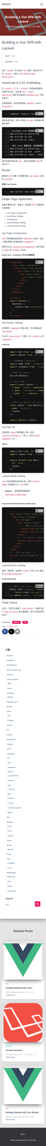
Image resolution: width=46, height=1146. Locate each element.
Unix (8, 859)
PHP (9, 794)
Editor (9, 711)
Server (9, 845)
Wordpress (11, 891)
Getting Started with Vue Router (22, 1112)
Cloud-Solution (12, 679)
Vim (8, 716)
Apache (10, 849)
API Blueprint (12, 665)
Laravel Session (14, 1050)
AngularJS (11, 660)
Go (8, 758)
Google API (11, 739)
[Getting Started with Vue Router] (23, 1085)
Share (9, 854)
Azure (9, 688)
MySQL (10, 697)
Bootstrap (11, 877)
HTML (9, 886)
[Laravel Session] (23, 1022)
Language (11, 754)
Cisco (9, 826)
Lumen (11, 803)
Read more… (11, 995)
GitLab (9, 735)
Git (8, 730)
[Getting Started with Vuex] (23, 960)
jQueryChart (13, 776)
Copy (41, 114)
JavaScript (11, 767)
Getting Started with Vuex (19, 988)
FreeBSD (11, 863)
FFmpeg (10, 720)
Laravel (16, 622)
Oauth (9, 840)
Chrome (10, 675)
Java (9, 763)
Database (10, 693)
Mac (8, 817)
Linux (9, 868)
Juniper (10, 836)
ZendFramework (14, 808)
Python (10, 812)
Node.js (11, 780)
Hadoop (10, 744)
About (23, 1134)
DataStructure (12, 702)
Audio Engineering (14, 670)
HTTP (9, 749)
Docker (9, 707)
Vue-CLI (12, 789)
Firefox (9, 725)
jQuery (10, 772)
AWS (9, 683)
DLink (9, 831)
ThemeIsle (32, 1140)
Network (10, 822)
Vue (25, 622)
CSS (9, 881)
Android (10, 656)
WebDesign (11, 873)
